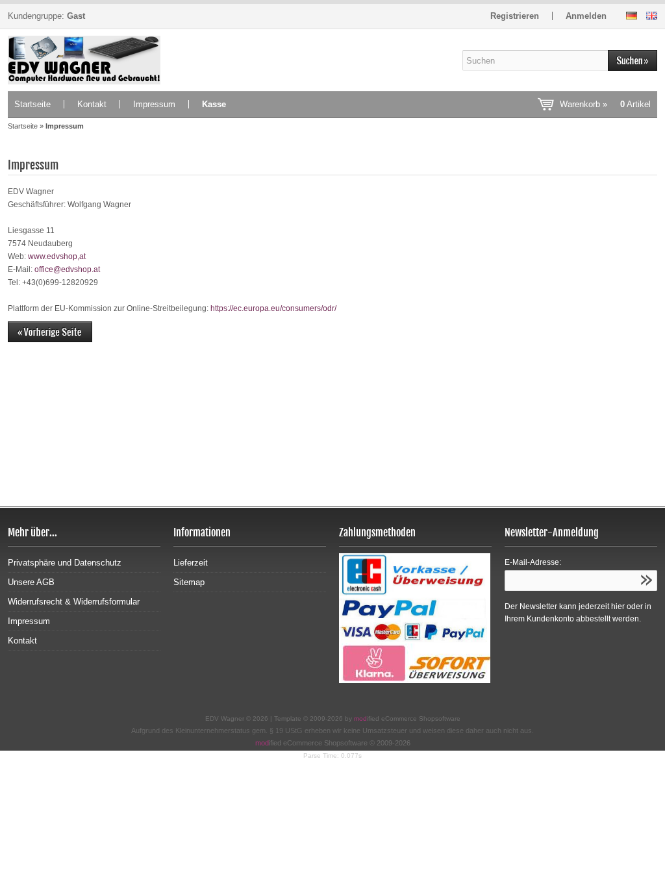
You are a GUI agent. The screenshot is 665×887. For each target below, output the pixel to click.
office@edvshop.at (67, 269)
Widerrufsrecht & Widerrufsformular (74, 601)
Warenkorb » (605, 104)
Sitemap (189, 582)
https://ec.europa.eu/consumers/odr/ (273, 308)
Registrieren (514, 16)
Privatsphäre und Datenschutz (64, 563)
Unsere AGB (31, 582)
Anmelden (586, 16)
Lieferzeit (190, 563)
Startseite (32, 104)
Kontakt (92, 104)
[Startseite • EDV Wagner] (84, 60)
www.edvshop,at (57, 256)
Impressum (154, 104)
